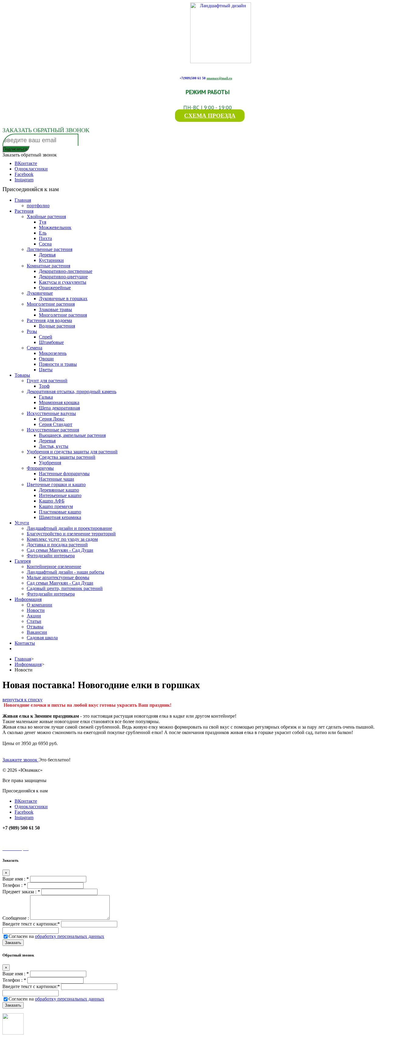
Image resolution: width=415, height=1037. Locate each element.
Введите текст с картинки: (31, 923)
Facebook (24, 174)
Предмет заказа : (21, 891)
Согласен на (56, 936)
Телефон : (14, 885)
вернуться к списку (22, 699)
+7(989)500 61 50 (193, 78)
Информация (28, 664)
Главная (23, 658)
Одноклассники (31, 168)
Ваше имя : (15, 878)
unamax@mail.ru (219, 78)
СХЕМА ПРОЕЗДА (209, 115)
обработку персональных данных (69, 936)
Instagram (24, 179)
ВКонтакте (26, 163)
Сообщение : (16, 918)
